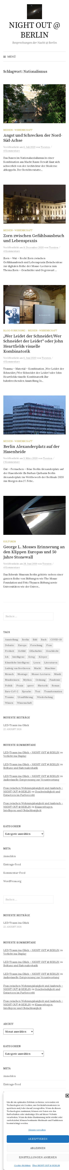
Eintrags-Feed (12, 864)
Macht (37, 668)
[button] (67, 1095)
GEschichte (35, 650)
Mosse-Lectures (41, 674)
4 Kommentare (11, 150)
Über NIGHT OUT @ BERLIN (46, 1165)
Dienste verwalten (37, 1130)
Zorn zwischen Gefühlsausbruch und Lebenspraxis (33, 238)
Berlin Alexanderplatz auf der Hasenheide (31, 449)
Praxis (19, 685)
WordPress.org (12, 881)
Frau (49, 645)
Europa (22, 645)
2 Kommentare (11, 461)
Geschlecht (52, 650)
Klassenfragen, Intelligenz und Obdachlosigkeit (28, 808)
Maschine (50, 668)
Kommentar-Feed (14, 872)
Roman (55, 685)
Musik (57, 674)
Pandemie (55, 679)
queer (30, 685)
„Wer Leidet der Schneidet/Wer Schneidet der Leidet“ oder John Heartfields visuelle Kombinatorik (33, 344)
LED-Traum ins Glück (16, 725)
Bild (35, 639)
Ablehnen (38, 1148)
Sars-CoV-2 (11, 691)
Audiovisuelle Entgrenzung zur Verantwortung (31, 779)
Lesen (36, 662)
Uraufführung (25, 697)
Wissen (9, 702)
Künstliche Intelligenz (17, 662)
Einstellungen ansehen (38, 1157)
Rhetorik (43, 685)
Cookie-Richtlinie (22, 1165)
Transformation (53, 691)
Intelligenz (18, 656)
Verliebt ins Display (14, 756)
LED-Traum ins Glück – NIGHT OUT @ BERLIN (31, 752)
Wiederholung (45, 697)
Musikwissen (12, 679)
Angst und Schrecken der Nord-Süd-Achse (32, 138)
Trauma (9, 697)
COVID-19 (56, 639)
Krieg (31, 656)
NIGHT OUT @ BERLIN (34, 30)
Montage (23, 674)
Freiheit (9, 650)
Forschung (36, 645)
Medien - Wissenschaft (17, 130)
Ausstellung (11, 639)
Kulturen (9, 541)
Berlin (25, 639)
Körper (43, 656)
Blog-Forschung (14, 330)
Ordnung (41, 679)
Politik (8, 685)
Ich (6, 656)
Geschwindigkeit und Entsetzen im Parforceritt (31, 793)
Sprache (26, 691)
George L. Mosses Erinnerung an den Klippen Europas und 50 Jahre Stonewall (34, 552)
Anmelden (9, 856)
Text (37, 691)
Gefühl (21, 650)
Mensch (9, 674)
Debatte (9, 645)
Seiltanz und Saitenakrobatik (20, 767)
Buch (43, 639)
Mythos (27, 679)
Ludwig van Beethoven (17, 668)
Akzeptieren (37, 1138)
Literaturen (50, 662)
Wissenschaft (24, 702)
